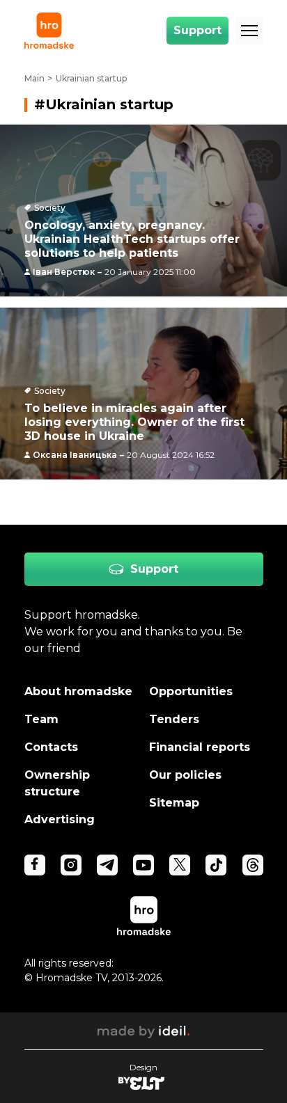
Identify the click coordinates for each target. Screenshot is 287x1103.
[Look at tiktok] (215, 865)
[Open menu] (249, 31)
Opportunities (191, 691)
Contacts (51, 747)
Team (41, 719)
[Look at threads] (252, 865)
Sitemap (174, 802)
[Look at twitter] (179, 865)
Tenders (174, 719)
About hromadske (78, 691)
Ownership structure (57, 783)
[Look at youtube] (143, 865)
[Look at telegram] (107, 865)
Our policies (185, 774)
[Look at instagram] (71, 865)
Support (197, 30)
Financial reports (199, 747)
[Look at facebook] (34, 865)
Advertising (59, 819)
